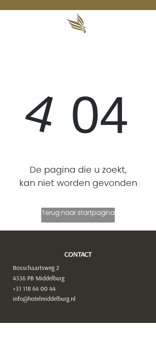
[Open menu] (128, 23)
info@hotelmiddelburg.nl (44, 298)
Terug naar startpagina (78, 212)
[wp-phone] (17, 26)
